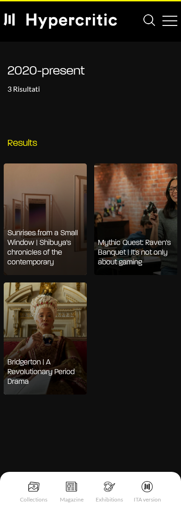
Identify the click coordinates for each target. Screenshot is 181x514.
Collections (33, 499)
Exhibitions (109, 499)
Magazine (72, 499)
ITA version (147, 499)
